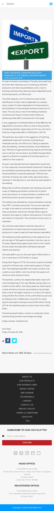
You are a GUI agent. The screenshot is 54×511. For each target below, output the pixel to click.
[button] (27, 255)
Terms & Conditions (27, 413)
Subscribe (27, 443)
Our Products (27, 381)
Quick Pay (27, 417)
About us (27, 377)
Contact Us (27, 405)
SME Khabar (27, 393)
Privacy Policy (27, 409)
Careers (27, 401)
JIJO (28, 421)
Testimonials (27, 397)
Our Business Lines (27, 385)
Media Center (27, 389)
